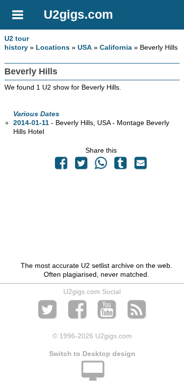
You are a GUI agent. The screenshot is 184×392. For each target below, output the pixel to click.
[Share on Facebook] (61, 165)
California (116, 47)
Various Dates (36, 114)
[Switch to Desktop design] (92, 376)
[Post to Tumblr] (121, 165)
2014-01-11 (31, 123)
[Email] (140, 165)
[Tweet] (81, 165)
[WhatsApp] (100, 165)
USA (85, 47)
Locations (53, 47)
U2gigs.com (78, 14)
